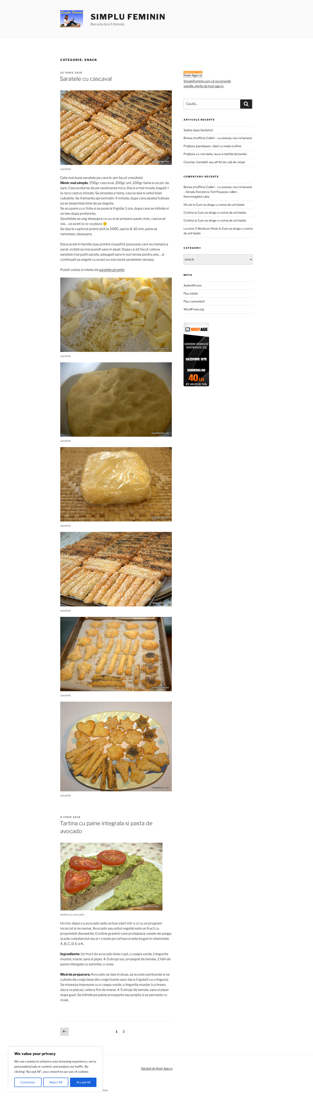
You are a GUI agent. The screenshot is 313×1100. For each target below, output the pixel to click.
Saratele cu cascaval (86, 78)
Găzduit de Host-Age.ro (156, 1068)
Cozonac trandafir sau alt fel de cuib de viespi (214, 162)
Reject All (55, 1082)
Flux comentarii (194, 301)
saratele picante (111, 270)
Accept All (83, 1082)
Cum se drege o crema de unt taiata (220, 204)
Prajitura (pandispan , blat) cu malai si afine (212, 146)
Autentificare (193, 285)
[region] (55, 1069)
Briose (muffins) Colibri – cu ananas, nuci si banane (218, 138)
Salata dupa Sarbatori (198, 130)
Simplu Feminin (128, 17)
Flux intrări (191, 293)
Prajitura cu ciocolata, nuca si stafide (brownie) (215, 154)
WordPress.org (194, 309)
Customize (27, 1082)
